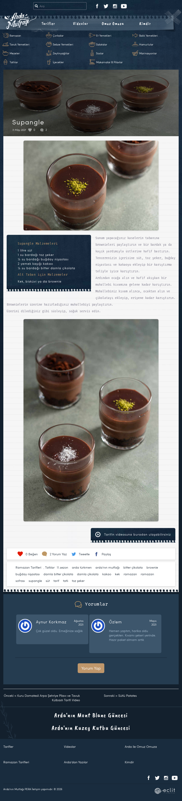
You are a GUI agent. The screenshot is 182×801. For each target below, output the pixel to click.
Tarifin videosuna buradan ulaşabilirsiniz (137, 534)
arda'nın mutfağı (107, 567)
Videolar (80, 23)
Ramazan (15, 35)
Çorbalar (58, 35)
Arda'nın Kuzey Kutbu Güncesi (91, 728)
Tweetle (84, 554)
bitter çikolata (133, 567)
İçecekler (58, 62)
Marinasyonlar (148, 53)
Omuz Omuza (113, 23)
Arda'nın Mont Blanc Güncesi (91, 715)
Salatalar (101, 44)
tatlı (65, 581)
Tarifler (48, 23)
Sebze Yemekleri (63, 44)
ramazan (130, 574)
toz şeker (78, 581)
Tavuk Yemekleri (20, 44)
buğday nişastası (28, 574)
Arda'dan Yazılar (76, 762)
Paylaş (106, 554)
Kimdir (145, 23)
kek (117, 574)
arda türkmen (82, 567)
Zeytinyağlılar (61, 53)
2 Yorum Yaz (58, 554)
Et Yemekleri (103, 35)
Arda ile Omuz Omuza (141, 746)
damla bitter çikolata (58, 574)
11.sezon (62, 567)
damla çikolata (88, 574)
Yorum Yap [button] (91, 668)
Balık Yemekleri (148, 35)
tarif (56, 581)
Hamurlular (146, 44)
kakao (106, 574)
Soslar (100, 53)
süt (48, 581)
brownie (152, 567)
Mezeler (15, 53)
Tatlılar (14, 62)
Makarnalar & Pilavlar (109, 62)
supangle (35, 581)
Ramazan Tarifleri (28, 567)
